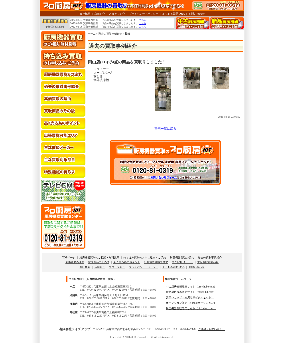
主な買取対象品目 (208, 262)
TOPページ (68, 257)
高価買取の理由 (74, 262)
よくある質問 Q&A (173, 13)
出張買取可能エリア (156, 262)
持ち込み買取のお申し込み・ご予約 (144, 257)
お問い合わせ (197, 13)
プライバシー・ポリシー (143, 13)
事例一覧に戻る (165, 128)
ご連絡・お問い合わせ (211, 329)
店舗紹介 (99, 13)
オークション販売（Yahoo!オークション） (191, 302)
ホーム (92, 33)
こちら (142, 20)
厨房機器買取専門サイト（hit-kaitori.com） (191, 308)
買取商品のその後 (98, 262)
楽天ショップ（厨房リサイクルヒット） (190, 297)
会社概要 (85, 13)
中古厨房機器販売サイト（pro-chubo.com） (191, 286)
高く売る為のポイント (126, 262)
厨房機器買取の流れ (182, 257)
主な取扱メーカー (182, 262)
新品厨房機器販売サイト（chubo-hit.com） (191, 291)
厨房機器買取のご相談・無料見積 (99, 257)
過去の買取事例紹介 (110, 33)
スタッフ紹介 (117, 13)
